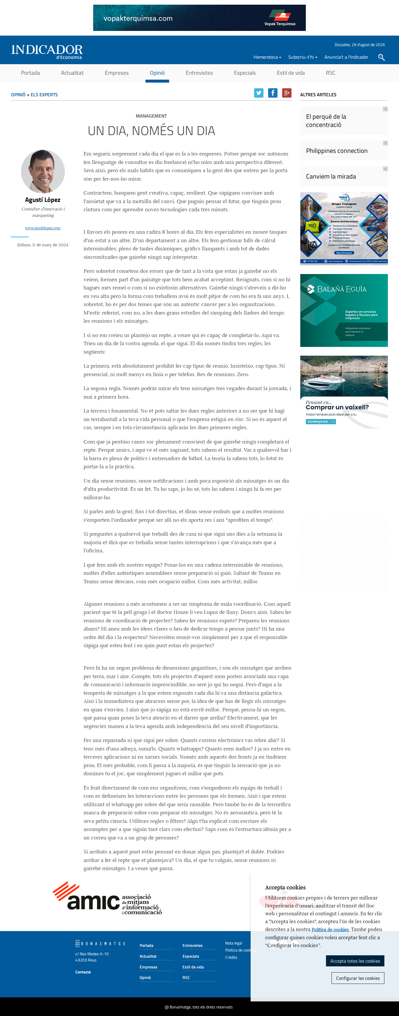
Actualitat (72, 72)
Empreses (117, 72)
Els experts (44, 94)
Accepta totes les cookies (355, 960)
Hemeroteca (266, 56)
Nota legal (233, 943)
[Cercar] (381, 57)
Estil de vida (291, 72)
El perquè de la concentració (326, 120)
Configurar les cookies (358, 978)
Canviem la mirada (331, 176)
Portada (30, 72)
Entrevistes (199, 72)
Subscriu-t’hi (301, 56)
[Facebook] (272, 93)
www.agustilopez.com (42, 228)
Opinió (157, 72)
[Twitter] (258, 93)
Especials (245, 72)
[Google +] (287, 93)
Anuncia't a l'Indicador (346, 56)
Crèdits (231, 957)
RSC (330, 72)
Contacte (83, 972)
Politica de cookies (240, 950)
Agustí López (42, 200)
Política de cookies (330, 930)
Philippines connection (337, 151)
